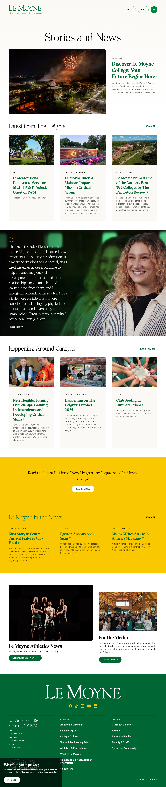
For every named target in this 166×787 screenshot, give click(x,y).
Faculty (17, 172)
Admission (117, 58)
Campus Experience (24, 395)
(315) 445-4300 (16, 740)
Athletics (121, 395)
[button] (154, 9)
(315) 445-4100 (16, 733)
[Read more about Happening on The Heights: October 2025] (83, 372)
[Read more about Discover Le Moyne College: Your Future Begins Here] (57, 81)
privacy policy (51, 772)
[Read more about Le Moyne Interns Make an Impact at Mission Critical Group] (83, 150)
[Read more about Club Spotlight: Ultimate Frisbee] (134, 372)
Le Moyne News (124, 172)
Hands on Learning (75, 172)
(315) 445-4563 (16, 747)
